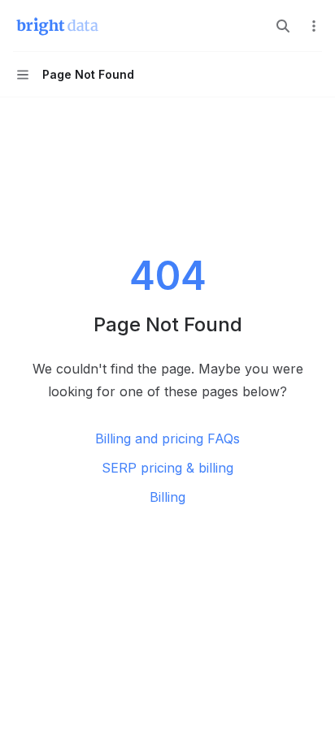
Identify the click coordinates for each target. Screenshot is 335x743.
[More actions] (314, 26)
